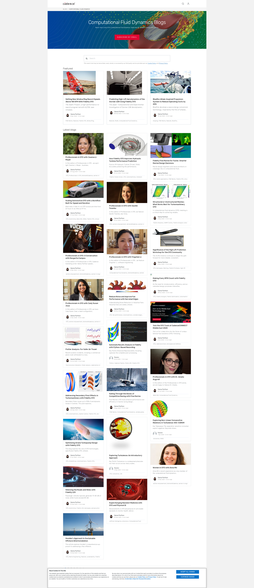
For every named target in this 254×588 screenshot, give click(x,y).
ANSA (84, 219)
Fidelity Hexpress (158, 222)
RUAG (116, 121)
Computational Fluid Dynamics (128, 121)
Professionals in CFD (75, 175)
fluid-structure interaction (73, 365)
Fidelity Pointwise (174, 268)
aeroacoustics (95, 508)
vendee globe (140, 412)
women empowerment (72, 274)
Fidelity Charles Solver (116, 177)
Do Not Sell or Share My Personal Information (138, 579)
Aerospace (87, 508)
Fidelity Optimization (173, 296)
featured (75, 121)
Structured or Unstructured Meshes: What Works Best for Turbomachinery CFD (169, 204)
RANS (162, 438)
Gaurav (116, 357)
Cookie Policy (152, 63)
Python (112, 363)
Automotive (72, 219)
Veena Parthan (76, 114)
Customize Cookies (187, 577)
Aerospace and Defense (174, 344)
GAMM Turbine (168, 222)
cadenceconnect (161, 344)
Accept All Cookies (188, 572)
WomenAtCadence (87, 175)
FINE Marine (69, 121)
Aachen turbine (83, 414)
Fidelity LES (80, 508)
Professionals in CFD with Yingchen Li (125, 257)
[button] (183, 3)
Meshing (165, 268)
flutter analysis (86, 365)
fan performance (117, 315)
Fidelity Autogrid (178, 222)
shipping (155, 121)
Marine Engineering (74, 556)
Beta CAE (79, 219)
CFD (67, 175)
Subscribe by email (127, 37)
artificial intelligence (115, 521)
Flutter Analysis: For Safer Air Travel (81, 349)
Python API (128, 363)
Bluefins (174, 121)
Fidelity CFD (82, 121)
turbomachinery (73, 414)
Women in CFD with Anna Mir (165, 468)
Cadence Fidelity (119, 363)
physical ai (125, 521)
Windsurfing (90, 121)
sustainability (91, 556)
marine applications (162, 179)
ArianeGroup (72, 461)
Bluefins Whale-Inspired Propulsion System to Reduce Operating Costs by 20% (169, 101)
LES (121, 474)
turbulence (116, 474)
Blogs (65, 9)
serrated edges (137, 315)
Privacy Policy (163, 63)
